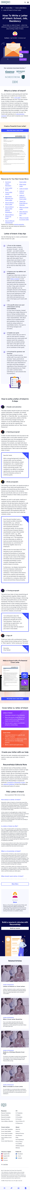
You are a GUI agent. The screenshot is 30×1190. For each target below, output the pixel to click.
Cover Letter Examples (6, 1133)
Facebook (20, 1153)
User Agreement (20, 1139)
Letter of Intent (23, 188)
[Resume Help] (15, 1105)
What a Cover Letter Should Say (12, 1019)
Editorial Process (20, 1133)
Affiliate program (20, 1145)
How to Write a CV (20, 1121)
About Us (18, 1129)
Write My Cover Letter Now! (15, 698)
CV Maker (18, 1115)
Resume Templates (6, 1113)
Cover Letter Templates (7, 1129)
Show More (15, 884)
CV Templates (19, 1113)
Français (5, 1160)
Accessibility (19, 1143)
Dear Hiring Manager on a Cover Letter (9, 198)
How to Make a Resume (7, 1121)
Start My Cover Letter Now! (15, 130)
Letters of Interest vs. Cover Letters (14, 986)
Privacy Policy (19, 1141)
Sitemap (18, 1147)
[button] (4, 1188)
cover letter (17, 97)
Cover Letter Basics (20, 7)
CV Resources (19, 1123)
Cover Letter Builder (6, 1131)
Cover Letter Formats (6, 1135)
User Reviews (19, 1135)
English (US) (6, 1153)
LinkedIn (20, 1158)
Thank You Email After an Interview (23, 203)
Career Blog (9, 7)
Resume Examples (5, 1117)
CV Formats (18, 1119)
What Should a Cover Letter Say (23, 213)
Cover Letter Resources (7, 1141)
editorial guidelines (8, 784)
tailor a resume (15, 279)
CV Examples (19, 1117)
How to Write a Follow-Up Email (9, 216)
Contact (18, 1131)
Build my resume (15, 928)
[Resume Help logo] (5, 2)
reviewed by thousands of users (16, 782)
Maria (15, 902)
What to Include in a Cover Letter (13, 1086)
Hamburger (28, 2)
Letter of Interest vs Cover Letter (22, 197)
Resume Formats (5, 1119)
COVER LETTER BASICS (8, 984)
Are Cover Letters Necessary (8, 183)
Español (5, 1158)
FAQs (17, 1137)
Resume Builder (5, 1115)
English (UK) (6, 1156)
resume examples (19, 224)
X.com (19, 1156)
